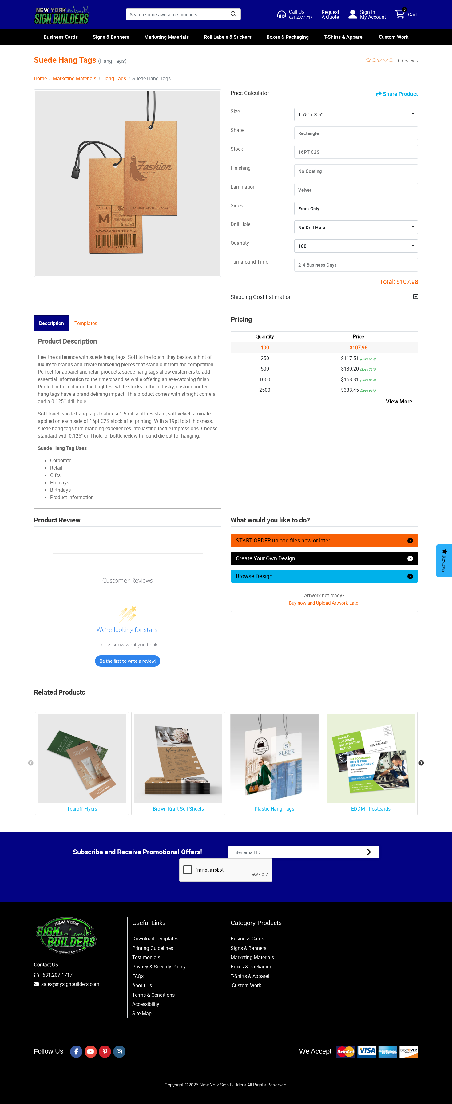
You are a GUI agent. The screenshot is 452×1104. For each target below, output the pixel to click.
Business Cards (247, 938)
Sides (237, 205)
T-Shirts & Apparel (250, 976)
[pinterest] (105, 1052)
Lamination (243, 186)
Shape (237, 130)
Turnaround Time (249, 261)
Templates (85, 323)
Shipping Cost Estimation (261, 296)
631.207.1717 (57, 974)
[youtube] (91, 1052)
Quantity (240, 243)
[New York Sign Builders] (61, 14)
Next (421, 763)
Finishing (241, 168)
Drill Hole (240, 224)
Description (51, 323)
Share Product (400, 94)
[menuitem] (60, 37)
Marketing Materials (252, 957)
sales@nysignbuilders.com (70, 984)
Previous (31, 763)
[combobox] (356, 114)
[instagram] (119, 1052)
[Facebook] (76, 1052)
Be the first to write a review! (128, 661)
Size (235, 111)
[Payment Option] (377, 1052)
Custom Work (246, 985)
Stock (237, 148)
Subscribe (366, 852)
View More (399, 401)
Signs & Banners (248, 948)
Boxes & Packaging (251, 966)
